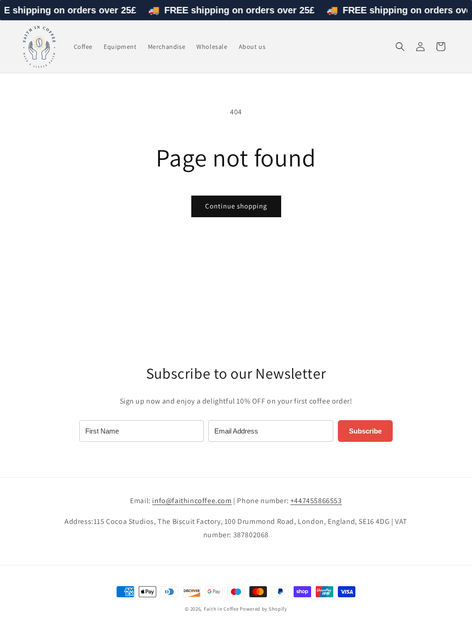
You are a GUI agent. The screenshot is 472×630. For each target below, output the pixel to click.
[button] (400, 46)
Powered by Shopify (263, 609)
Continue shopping (236, 206)
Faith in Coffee (221, 609)
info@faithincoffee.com (191, 500)
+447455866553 (316, 500)
